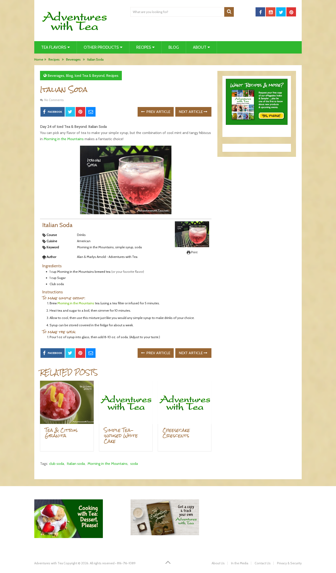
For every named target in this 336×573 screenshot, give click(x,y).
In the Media (239, 563)
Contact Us (263, 563)
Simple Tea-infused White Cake (121, 435)
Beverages (56, 75)
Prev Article (157, 112)
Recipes (143, 47)
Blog (173, 47)
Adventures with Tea (48, 563)
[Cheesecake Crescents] (184, 402)
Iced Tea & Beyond (89, 75)
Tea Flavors (53, 47)
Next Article (191, 112)
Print (193, 252)
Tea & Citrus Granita (61, 432)
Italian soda (76, 463)
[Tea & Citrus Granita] (67, 402)
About (199, 47)
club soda (56, 463)
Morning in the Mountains (64, 139)
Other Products (101, 47)
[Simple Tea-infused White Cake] (126, 402)
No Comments (54, 100)
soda (134, 463)
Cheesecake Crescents (176, 432)
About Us (218, 563)
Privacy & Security (289, 563)
